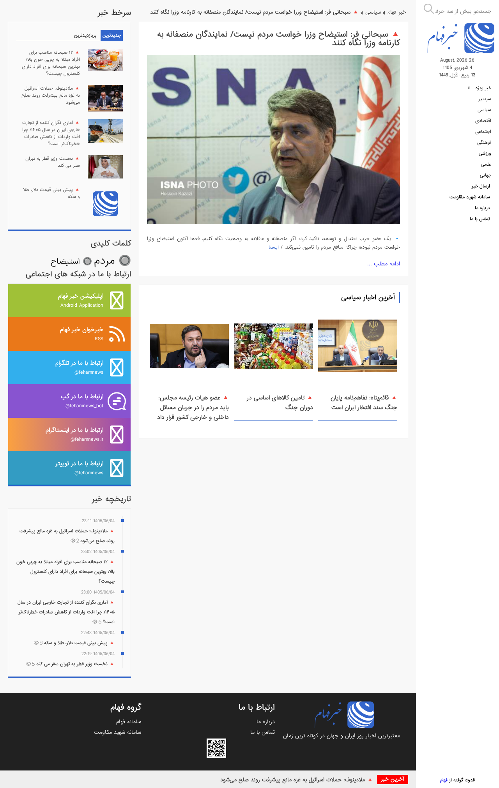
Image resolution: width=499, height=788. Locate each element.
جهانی (485, 175)
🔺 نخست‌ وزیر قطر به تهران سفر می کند (52, 162)
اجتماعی (483, 131)
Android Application (80, 300)
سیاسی (484, 109)
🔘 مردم (112, 261)
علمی (486, 164)
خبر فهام (397, 12)
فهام (444, 780)
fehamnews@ (79, 367)
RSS (81, 334)
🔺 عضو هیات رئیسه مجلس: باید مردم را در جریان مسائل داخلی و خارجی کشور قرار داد (193, 407)
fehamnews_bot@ (82, 401)
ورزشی (485, 153)
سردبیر (485, 98)
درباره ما (482, 208)
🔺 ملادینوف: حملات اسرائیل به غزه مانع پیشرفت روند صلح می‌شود (296, 780)
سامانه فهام (128, 721)
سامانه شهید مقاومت (469, 197)
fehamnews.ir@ (74, 434)
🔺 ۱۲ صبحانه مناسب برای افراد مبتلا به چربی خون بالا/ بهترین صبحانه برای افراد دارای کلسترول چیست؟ (51, 63)
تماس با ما (480, 219)
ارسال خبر (481, 186)
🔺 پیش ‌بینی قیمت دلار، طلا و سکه (51, 193)
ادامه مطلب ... (383, 264)
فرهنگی (484, 142)
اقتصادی (483, 120)
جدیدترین (112, 35)
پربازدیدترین (85, 35)
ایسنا (274, 247)
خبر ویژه (482, 88)
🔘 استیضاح (71, 261)
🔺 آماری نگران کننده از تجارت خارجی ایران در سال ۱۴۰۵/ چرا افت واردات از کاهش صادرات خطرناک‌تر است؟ (51, 133)
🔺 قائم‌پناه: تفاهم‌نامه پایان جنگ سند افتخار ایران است (364, 402)
